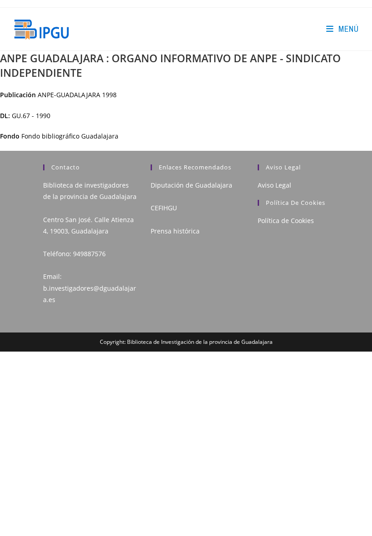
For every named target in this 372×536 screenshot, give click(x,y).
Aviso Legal (274, 185)
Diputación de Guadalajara (191, 185)
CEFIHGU (164, 207)
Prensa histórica (175, 231)
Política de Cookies (286, 220)
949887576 (89, 253)
